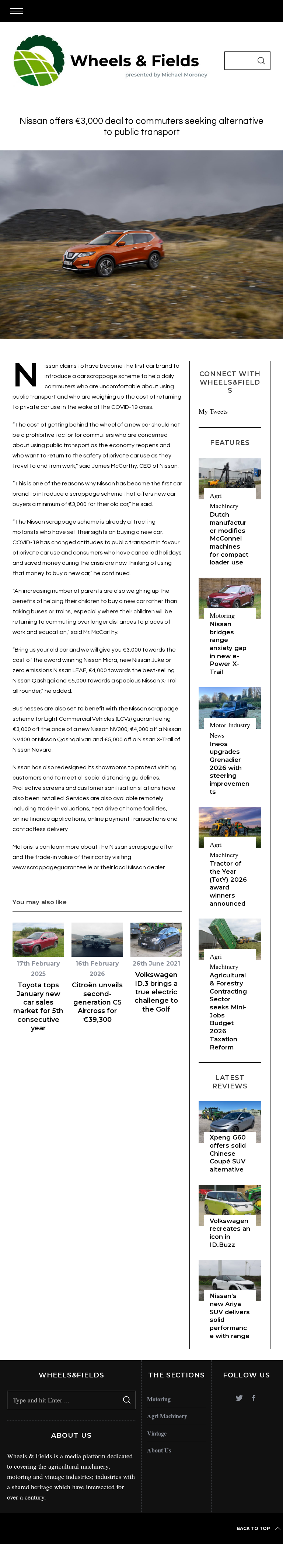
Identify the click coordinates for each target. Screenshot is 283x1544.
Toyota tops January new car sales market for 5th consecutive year (38, 1006)
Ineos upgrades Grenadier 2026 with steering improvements (229, 767)
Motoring (222, 615)
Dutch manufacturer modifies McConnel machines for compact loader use (229, 538)
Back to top (253, 1528)
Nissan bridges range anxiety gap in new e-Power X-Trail (228, 647)
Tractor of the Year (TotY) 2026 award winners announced (228, 883)
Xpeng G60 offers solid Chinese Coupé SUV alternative (228, 1153)
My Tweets (213, 411)
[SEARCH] (261, 60)
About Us (159, 1450)
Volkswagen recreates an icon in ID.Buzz (230, 1232)
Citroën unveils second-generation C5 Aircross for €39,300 (97, 1002)
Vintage (157, 1433)
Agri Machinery (167, 1416)
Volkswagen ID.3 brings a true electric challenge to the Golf (156, 992)
